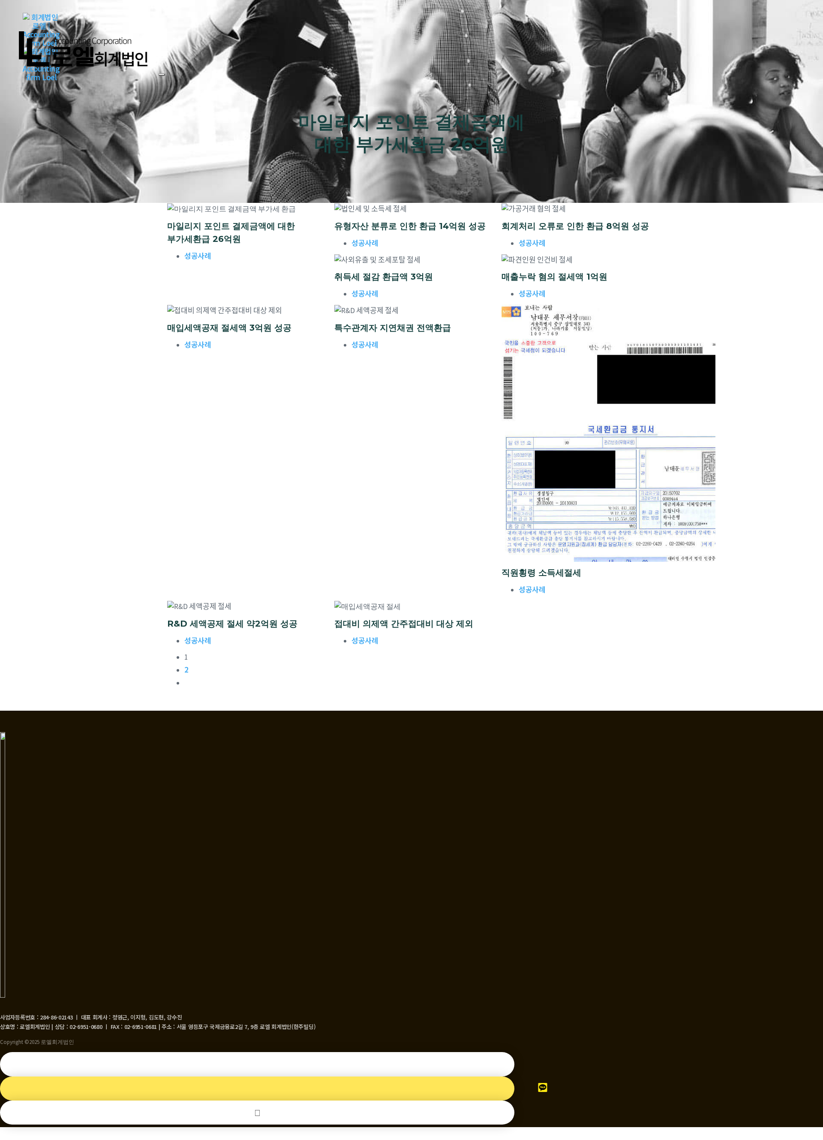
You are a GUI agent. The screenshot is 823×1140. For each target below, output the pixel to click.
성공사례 (197, 255)
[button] (161, 74)
